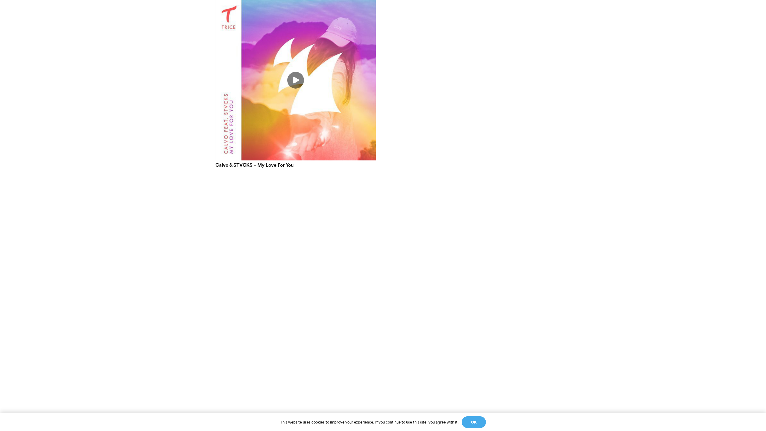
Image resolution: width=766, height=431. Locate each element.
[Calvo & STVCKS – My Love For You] (295, 3)
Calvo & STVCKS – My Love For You (254, 165)
